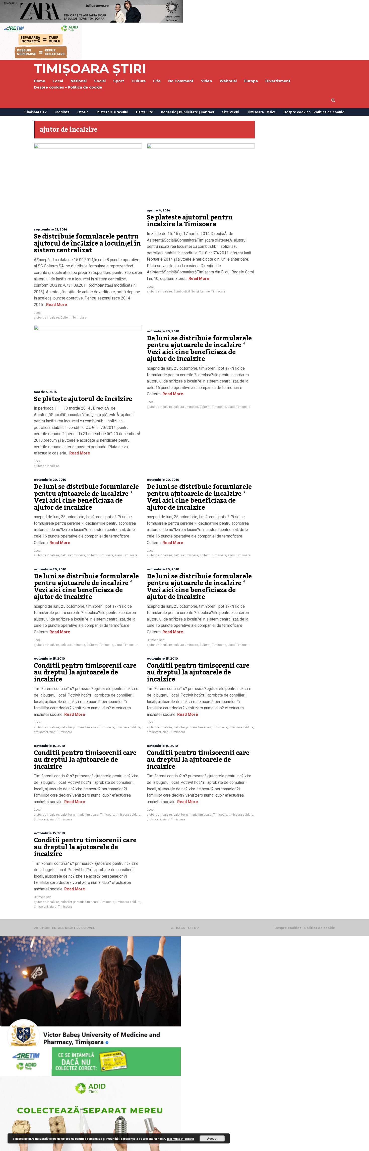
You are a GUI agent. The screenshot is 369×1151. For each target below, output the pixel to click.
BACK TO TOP (187, 928)
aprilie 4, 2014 (158, 210)
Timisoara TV (36, 112)
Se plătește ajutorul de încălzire (83, 399)
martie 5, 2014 (45, 392)
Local (37, 313)
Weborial (228, 81)
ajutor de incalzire (46, 317)
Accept (212, 1138)
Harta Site (144, 112)
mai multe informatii (180, 1138)
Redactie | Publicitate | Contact (187, 112)
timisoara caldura (128, 727)
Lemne (205, 291)
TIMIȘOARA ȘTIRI (90, 68)
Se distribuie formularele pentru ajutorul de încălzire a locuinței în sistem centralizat (87, 243)
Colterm (66, 317)
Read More (56, 304)
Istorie (83, 112)
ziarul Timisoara (239, 407)
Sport (118, 81)
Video (206, 81)
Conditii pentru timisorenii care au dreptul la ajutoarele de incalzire (85, 672)
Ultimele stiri (155, 640)
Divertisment (277, 81)
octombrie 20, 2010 (163, 331)
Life (157, 81)
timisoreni (41, 732)
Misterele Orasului (112, 112)
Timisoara (218, 291)
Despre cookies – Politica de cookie (68, 87)
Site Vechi (230, 112)
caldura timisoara (185, 407)
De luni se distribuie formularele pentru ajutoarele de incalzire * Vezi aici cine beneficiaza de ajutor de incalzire (199, 348)
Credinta (62, 112)
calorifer (66, 727)
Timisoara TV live (261, 112)
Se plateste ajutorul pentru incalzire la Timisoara (189, 221)
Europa (251, 81)
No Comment (181, 81)
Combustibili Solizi (186, 291)
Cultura (139, 81)
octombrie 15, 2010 (49, 658)
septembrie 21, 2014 (50, 229)
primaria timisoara (86, 727)
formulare (80, 317)
